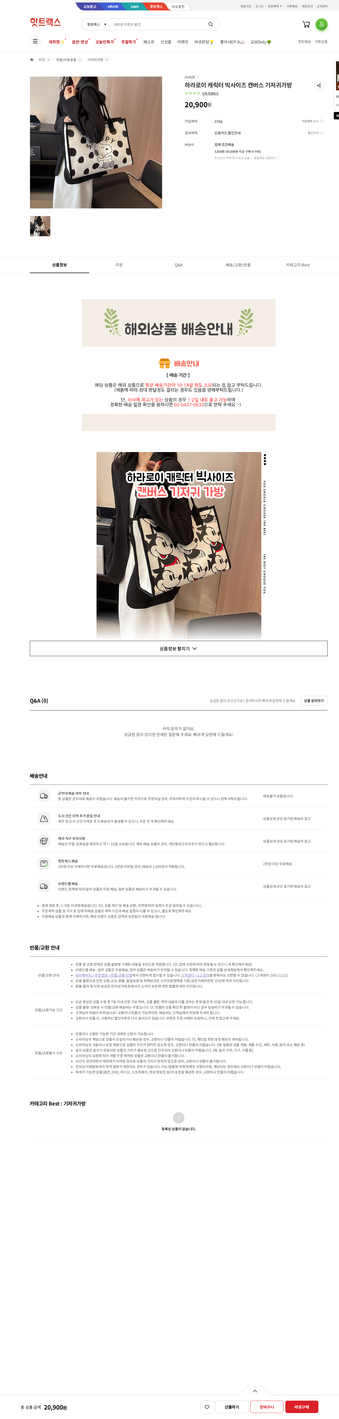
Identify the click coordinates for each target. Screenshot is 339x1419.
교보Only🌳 (260, 42)
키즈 (42, 59)
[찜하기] (207, 1407)
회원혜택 (273, 6)
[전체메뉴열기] (35, 41)
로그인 (259, 6)
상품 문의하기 (314, 700)
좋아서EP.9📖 (232, 42)
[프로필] (322, 24)
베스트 (149, 42)
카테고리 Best (298, 265)
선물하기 (232, 1407)
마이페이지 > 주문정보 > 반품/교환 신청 (103, 975)
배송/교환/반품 (238, 265)
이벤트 (183, 42)
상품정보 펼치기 (175, 648)
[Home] (32, 60)
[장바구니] (306, 24)
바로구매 (302, 1407)
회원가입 (245, 6)
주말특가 (128, 42)
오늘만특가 (105, 42)
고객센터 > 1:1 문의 (195, 975)
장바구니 (267, 1407)
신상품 (166, 42)
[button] (319, 85)
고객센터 (322, 6)
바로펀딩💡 (204, 42)
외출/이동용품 (66, 59)
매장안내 (307, 6)
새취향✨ (57, 42)
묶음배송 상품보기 (265, 158)
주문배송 (292, 6)
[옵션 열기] (255, 1390)
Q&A (179, 265)
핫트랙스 (93, 24)
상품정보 (59, 265)
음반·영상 (80, 42)
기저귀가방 (95, 59)
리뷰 (119, 265)
